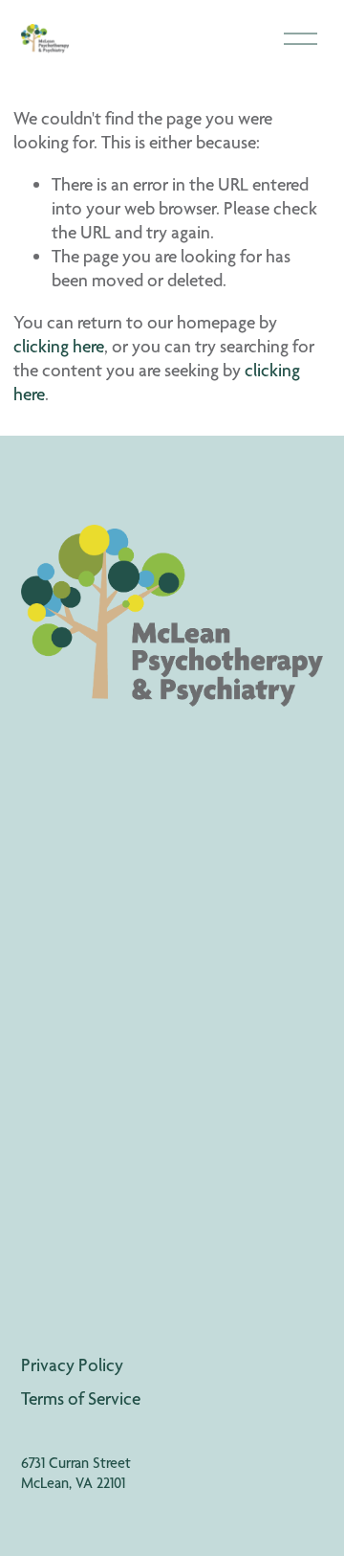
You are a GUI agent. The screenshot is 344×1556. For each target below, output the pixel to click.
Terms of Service (80, 1398)
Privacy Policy (72, 1365)
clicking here (58, 346)
